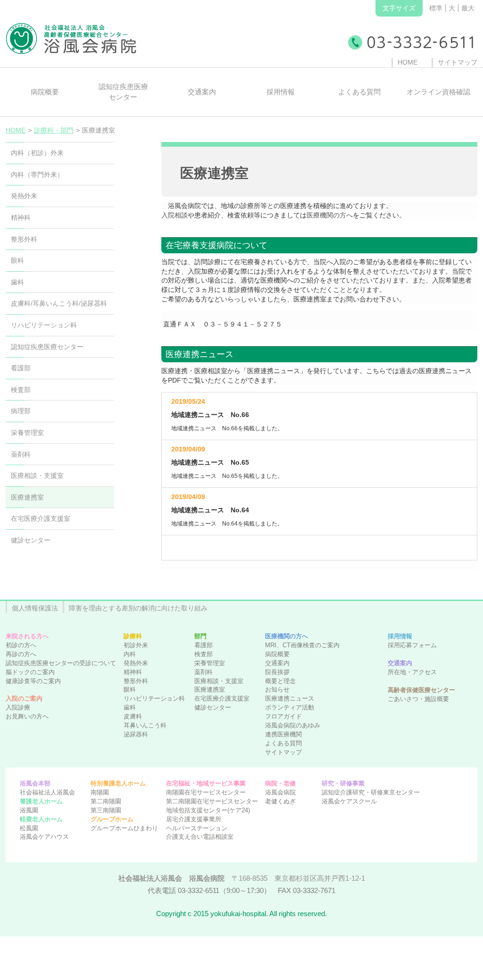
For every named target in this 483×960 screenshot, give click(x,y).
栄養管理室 (209, 663)
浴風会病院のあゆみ (292, 725)
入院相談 (174, 215)
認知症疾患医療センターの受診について (61, 663)
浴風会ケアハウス (44, 837)
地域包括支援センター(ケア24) (208, 810)
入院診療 (18, 707)
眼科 (130, 689)
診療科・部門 (54, 130)
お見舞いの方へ (27, 716)
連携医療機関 (283, 734)
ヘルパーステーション (196, 828)
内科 (130, 654)
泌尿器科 (136, 734)
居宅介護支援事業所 (193, 819)
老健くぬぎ (280, 801)
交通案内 (277, 663)
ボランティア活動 (289, 707)
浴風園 (29, 810)
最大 (468, 8)
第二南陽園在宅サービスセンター (212, 801)
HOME (15, 130)
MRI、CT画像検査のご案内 (302, 645)
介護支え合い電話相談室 (199, 837)
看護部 (203, 645)
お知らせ (277, 689)
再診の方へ (21, 654)
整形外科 (136, 681)
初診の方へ (21, 645)
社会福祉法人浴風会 (47, 792)
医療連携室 (209, 689)
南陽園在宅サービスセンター (206, 792)
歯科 (130, 707)
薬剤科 (203, 672)
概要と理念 (280, 681)
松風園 (29, 828)
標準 (435, 8)
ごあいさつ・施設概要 (418, 699)
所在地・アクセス (412, 672)
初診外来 (136, 645)
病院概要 (277, 654)
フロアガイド (283, 716)
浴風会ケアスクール (349, 801)
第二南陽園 (106, 801)
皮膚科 (133, 716)
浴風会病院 (280, 792)
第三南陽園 (106, 810)
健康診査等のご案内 (33, 681)
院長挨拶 (277, 672)
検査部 (203, 654)
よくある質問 (283, 743)
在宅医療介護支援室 (222, 698)
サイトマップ (283, 752)
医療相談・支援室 (218, 681)
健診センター (212, 707)
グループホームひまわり (124, 828)
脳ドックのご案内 (30, 672)
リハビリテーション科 (154, 698)
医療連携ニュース (289, 698)
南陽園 (100, 792)
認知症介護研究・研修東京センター (371, 792)
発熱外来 (136, 663)
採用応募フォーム (412, 645)
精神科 (133, 672)
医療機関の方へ (330, 215)
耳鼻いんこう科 (145, 725)
